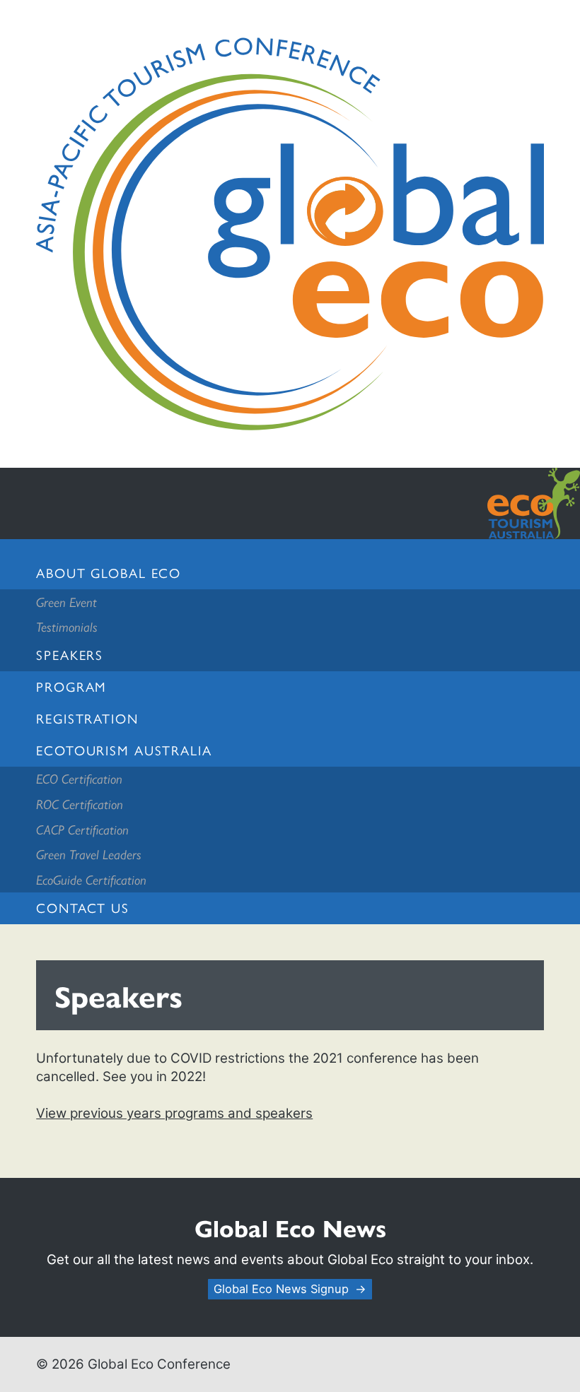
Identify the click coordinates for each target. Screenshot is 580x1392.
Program (71, 686)
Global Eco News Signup (281, 1289)
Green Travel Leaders (88, 853)
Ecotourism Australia (123, 750)
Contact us (82, 907)
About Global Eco (108, 572)
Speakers (69, 654)
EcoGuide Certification (91, 879)
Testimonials (67, 626)
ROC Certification (79, 803)
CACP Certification (82, 829)
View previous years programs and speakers (174, 1113)
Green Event (66, 601)
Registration (87, 718)
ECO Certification (79, 778)
